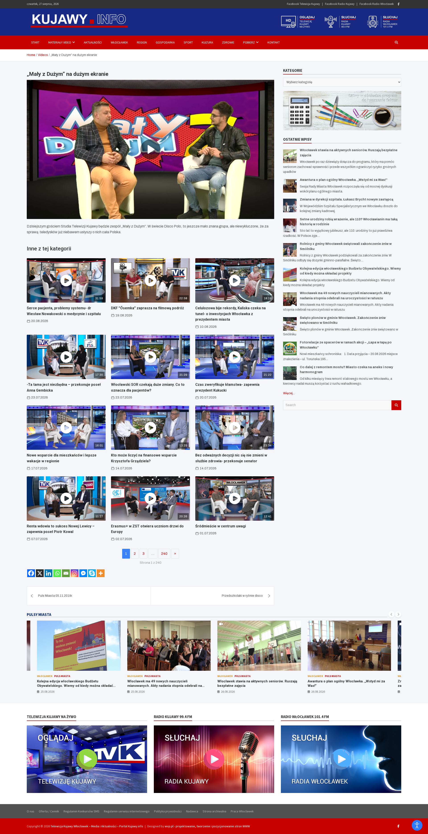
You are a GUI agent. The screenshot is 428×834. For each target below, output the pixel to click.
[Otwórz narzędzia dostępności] (417, 825)
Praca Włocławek (242, 811)
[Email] (66, 573)
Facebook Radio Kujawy (339, 4)
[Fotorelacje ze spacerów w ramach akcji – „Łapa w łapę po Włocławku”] (290, 348)
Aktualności (93, 42)
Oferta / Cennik (49, 811)
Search (396, 405)
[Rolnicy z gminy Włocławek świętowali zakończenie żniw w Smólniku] (290, 250)
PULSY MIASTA (39, 614)
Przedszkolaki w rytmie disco (242, 595)
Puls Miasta (62, 676)
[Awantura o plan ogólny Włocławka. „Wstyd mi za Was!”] (290, 186)
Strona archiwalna (214, 811)
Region (142, 42)
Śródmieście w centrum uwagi (220, 526)
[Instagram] (74, 573)
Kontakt (274, 42)
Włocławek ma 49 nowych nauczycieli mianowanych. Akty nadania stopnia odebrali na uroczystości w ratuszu (74, 685)
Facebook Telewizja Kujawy (303, 4)
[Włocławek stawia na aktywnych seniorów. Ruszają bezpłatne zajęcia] (290, 156)
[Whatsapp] (57, 573)
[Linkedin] (48, 573)
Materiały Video (59, 42)
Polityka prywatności (168, 811)
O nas (30, 811)
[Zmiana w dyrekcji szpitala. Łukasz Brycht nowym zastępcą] (290, 205)
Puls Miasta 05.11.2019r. (55, 595)
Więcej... (289, 393)
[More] (101, 573)
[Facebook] (398, 4)
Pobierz (249, 42)
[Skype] (92, 573)
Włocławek (119, 42)
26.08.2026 (138, 691)
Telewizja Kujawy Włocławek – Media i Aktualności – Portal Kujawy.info (97, 826)
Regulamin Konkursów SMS (81, 811)
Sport (188, 42)
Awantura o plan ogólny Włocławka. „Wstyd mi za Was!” (343, 180)
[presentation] (391, 614)
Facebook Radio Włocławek (377, 4)
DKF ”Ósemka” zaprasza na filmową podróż (147, 308)
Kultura (207, 42)
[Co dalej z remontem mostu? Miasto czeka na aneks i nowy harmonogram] (290, 373)
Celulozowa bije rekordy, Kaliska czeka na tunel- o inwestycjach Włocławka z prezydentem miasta (230, 314)
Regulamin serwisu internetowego (127, 811)
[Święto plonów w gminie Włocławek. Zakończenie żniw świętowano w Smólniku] (290, 324)
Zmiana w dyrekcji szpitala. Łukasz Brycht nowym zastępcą (346, 199)
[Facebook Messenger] (83, 573)
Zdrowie (228, 42)
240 (164, 553)
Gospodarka (165, 42)
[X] (40, 573)
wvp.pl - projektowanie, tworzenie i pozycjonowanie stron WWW (207, 826)
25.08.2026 (48, 691)
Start (35, 42)
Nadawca (192, 811)
